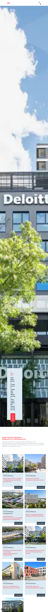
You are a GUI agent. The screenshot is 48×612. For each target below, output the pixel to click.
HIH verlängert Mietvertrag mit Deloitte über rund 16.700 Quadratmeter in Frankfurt (35, 552)
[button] (3, 217)
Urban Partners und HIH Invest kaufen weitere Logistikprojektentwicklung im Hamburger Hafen (12, 518)
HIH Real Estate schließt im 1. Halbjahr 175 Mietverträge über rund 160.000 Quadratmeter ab (12, 480)
